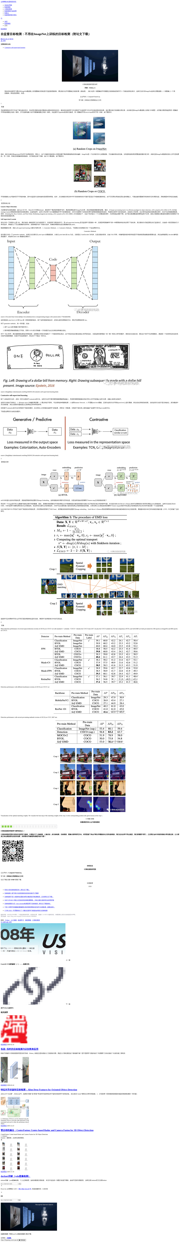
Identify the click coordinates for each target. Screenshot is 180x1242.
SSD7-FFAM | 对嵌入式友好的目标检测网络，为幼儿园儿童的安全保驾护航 (29, 900)
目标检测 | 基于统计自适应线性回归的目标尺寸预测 (21, 893)
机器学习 (21, 920)
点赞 (4, 922)
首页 (6, 21)
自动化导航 (8, 5)
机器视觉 (7, 7)
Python (7, 920)
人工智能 (14, 920)
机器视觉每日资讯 (10, 15)
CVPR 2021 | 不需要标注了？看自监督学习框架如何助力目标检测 (25, 910)
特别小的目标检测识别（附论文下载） (17, 890)
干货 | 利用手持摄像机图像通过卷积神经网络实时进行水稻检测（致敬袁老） (29, 907)
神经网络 (28, 920)
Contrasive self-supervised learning (14, 47)
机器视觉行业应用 (10, 11)
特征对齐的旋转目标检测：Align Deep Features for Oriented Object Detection (39, 1089)
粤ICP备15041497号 (24, 1189)
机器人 (6, 13)
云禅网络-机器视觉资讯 (8, 1)
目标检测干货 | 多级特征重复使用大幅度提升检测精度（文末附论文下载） (29, 896)
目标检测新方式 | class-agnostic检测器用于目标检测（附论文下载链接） (27, 903)
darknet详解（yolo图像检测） (15, 1176)
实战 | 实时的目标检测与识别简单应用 (19, 1049)
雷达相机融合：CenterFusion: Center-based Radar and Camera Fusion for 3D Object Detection (47, 1130)
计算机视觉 (8, 9)
